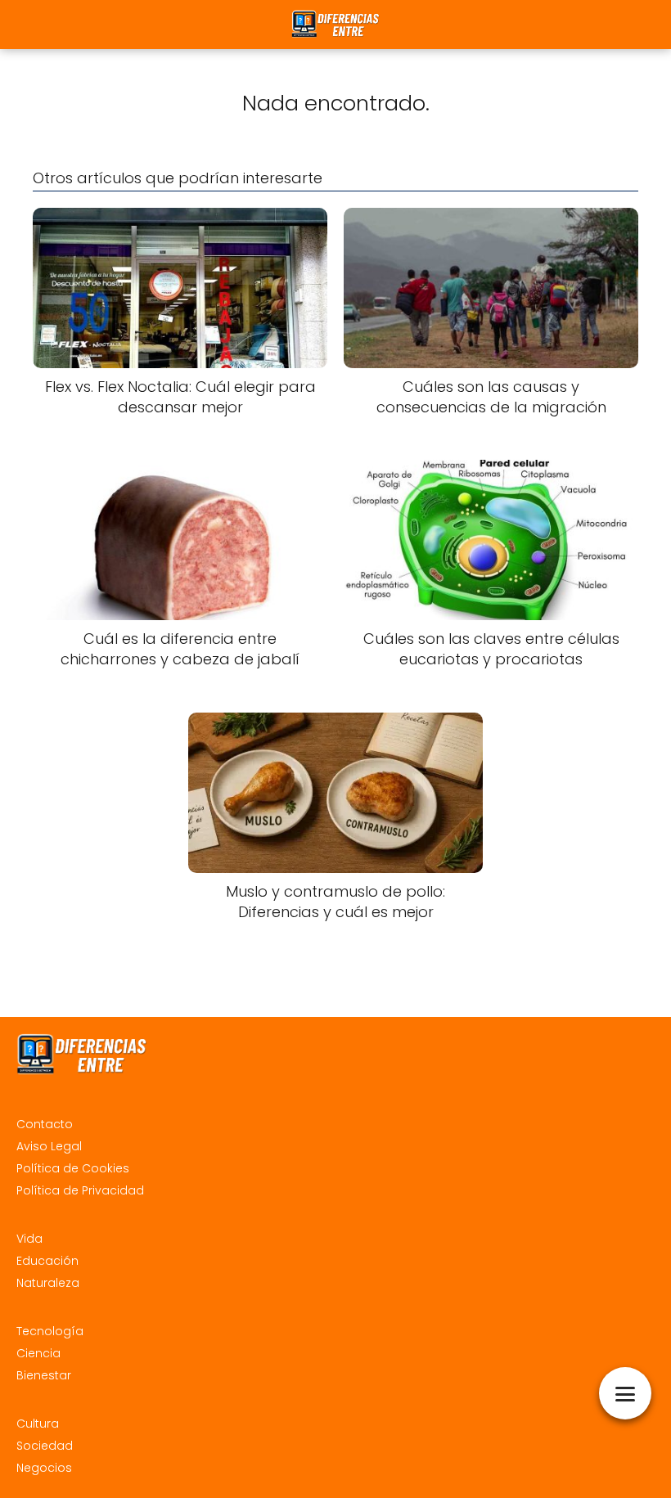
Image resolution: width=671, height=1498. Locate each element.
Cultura (37, 1423)
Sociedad (44, 1445)
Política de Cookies (72, 1168)
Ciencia (38, 1353)
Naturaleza (47, 1283)
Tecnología (49, 1331)
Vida (29, 1238)
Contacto (44, 1124)
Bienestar (43, 1375)
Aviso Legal (49, 1146)
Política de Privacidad (80, 1190)
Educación (47, 1261)
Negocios (44, 1468)
